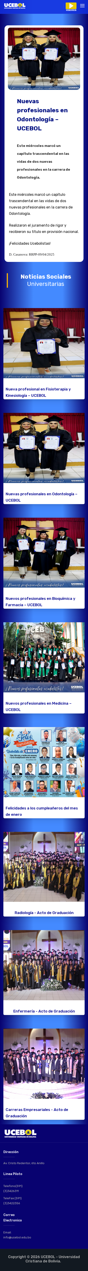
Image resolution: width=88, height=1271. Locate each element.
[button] (13, 58)
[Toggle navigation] (82, 5)
